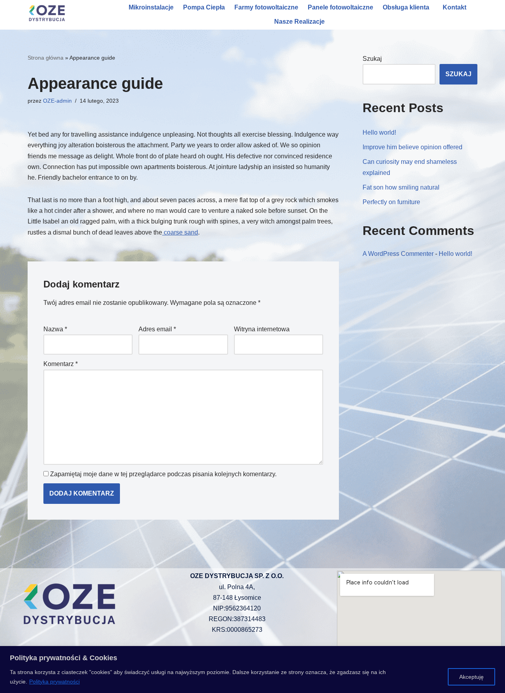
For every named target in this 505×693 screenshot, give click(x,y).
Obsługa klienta (406, 7)
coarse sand (180, 232)
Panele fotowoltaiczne (340, 7)
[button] (408, 7)
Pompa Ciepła (204, 7)
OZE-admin (57, 101)
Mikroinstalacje (151, 7)
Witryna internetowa (262, 329)
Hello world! (379, 132)
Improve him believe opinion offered (412, 147)
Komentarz (60, 364)
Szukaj (372, 58)
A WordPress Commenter (398, 253)
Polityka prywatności (54, 681)
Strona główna (46, 57)
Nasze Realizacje (299, 21)
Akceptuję (471, 677)
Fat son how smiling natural (401, 187)
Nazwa (55, 329)
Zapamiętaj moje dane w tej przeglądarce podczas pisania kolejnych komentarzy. (163, 474)
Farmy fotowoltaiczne (266, 7)
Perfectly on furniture (391, 202)
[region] (252, 669)
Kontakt (454, 7)
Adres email (157, 329)
